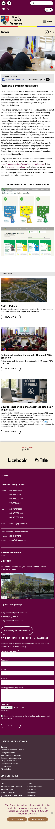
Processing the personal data (17, 631)
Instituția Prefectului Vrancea (11, 787)
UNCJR (3, 784)
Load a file (5, 705)
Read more (10, 317)
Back (52, 32)
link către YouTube (41, 459)
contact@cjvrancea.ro (18, 524)
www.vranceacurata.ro (15, 167)
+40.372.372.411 (16, 503)
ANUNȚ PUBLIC (9, 306)
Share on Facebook (15, 80)
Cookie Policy (6, 766)
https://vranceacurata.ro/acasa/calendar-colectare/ (22, 164)
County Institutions (8, 753)
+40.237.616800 (15, 491)
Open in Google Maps (12, 604)
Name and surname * (10, 651)
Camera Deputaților (35, 787)
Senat (30, 784)
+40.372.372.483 (16, 513)
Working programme (9, 616)
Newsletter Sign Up (37, 80)
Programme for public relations (14, 613)
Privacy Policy (6, 769)
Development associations (11, 758)
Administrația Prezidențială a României (11, 796)
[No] (52, 813)
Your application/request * (12, 688)
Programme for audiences (12, 621)
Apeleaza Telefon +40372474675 (9, 9)
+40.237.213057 (15, 495)
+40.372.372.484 (16, 517)
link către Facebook (17, 459)
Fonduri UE (32, 795)
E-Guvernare (32, 789)
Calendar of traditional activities (12, 750)
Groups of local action (9, 761)
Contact (4, 747)
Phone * (4, 669)
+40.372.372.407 (16, 499)
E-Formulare (32, 792)
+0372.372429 (15, 536)
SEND (10, 726)
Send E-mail (4, 9)
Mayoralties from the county (11, 755)
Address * (5, 660)
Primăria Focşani (7, 789)
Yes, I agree (17, 819)
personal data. (6, 718)
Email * (4, 678)
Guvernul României (8, 792)
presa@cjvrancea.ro (17, 540)
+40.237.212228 (15, 509)
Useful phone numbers (9, 764)
